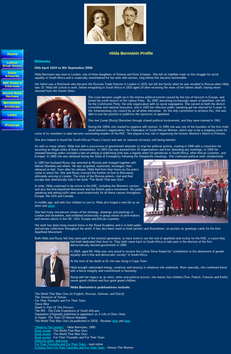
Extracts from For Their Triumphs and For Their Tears (70, 347)
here (115, 321)
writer (51, 205)
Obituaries (42, 61)
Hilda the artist (44, 340)
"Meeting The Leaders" (50, 327)
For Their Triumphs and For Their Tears (60, 344)
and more (61, 340)
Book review (43, 330)
